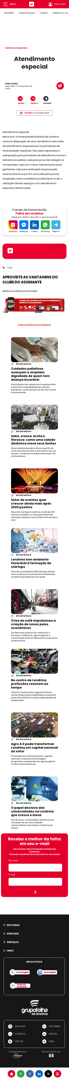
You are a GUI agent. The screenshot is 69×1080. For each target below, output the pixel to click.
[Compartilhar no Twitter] (48, 1074)
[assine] (57, 1074)
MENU (13, 4)
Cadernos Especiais (16, 47)
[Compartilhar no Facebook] (30, 1074)
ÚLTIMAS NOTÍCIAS (27, 13)
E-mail (12, 874)
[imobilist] (11, 1074)
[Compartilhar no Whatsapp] (20, 1074)
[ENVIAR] (35, 892)
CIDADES (44, 13)
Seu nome (13, 860)
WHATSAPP (9, 13)
